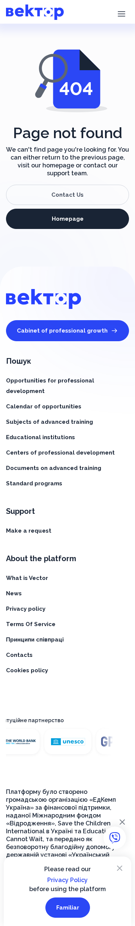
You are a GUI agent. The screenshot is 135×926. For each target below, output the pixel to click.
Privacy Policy (67, 880)
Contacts (19, 655)
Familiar (67, 907)
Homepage (68, 218)
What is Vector (27, 578)
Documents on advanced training (53, 468)
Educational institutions (40, 437)
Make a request (28, 530)
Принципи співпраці (35, 639)
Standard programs (34, 483)
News (14, 593)
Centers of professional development (60, 452)
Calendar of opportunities (43, 406)
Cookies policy (27, 670)
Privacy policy (25, 608)
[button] (121, 13)
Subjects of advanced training (49, 422)
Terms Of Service (31, 624)
